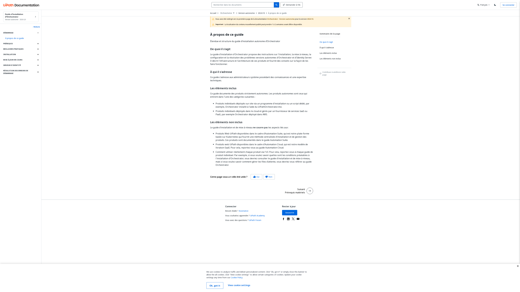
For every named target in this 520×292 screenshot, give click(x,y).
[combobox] (243, 4)
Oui (256, 176)
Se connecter (508, 5)
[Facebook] (283, 219)
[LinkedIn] (288, 219)
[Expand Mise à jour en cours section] (38, 60)
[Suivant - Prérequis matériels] (310, 191)
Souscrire (289, 212)
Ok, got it (214, 285)
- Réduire (36, 27)
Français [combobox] (482, 4)
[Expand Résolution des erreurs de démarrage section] (38, 72)
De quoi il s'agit (220, 49)
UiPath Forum (255, 220)
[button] (21, 38)
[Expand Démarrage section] (38, 33)
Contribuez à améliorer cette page (334, 73)
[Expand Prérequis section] (38, 43)
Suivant (301, 189)
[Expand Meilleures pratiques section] (38, 49)
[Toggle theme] (495, 5)
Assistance (243, 210)
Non (268, 176)
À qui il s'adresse (221, 72)
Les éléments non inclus (226, 122)
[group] (242, 177)
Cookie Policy (236, 277)
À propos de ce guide (277, 13)
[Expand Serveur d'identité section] (38, 65)
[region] (260, 278)
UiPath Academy (257, 215)
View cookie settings (239, 285)
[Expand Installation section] (38, 54)
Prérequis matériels (295, 192)
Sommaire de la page (330, 33)
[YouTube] (298, 219)
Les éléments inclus (223, 88)
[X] (293, 219)
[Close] (518, 266)
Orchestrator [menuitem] (226, 13)
